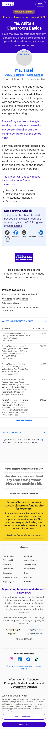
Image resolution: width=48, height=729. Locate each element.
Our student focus (31, 560)
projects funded (35, 631)
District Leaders (28, 683)
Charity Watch (15, 620)
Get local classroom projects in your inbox (24, 667)
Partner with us (9, 569)
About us (28, 556)
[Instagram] (11, 659)
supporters (13, 631)
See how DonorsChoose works (24, 535)
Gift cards (7, 564)
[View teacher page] (24, 58)
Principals (10, 683)
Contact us (28, 581)
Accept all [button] (24, 724)
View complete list (24, 421)
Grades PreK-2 (30, 294)
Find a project (8, 556)
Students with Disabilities (15, 298)
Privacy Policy (7, 711)
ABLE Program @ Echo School (24, 74)
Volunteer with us (10, 577)
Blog (26, 573)
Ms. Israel (24, 70)
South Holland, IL (11, 294)
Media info (28, 577)
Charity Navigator (31, 620)
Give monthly (8, 560)
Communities (29, 569)
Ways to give (8, 581)
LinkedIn (41, 237)
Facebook (15, 237)
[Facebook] (28, 659)
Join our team (30, 564)
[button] (7, 236)
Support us (7, 573)
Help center (24, 547)
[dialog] (24, 710)
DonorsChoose (8, 4)
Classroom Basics (11, 303)
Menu (40, 4)
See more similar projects (24, 493)
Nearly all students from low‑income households (20, 309)
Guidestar (23, 623)
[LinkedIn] (20, 659)
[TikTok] (36, 659)
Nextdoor (32, 237)
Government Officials (24, 686)
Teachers (33, 679)
